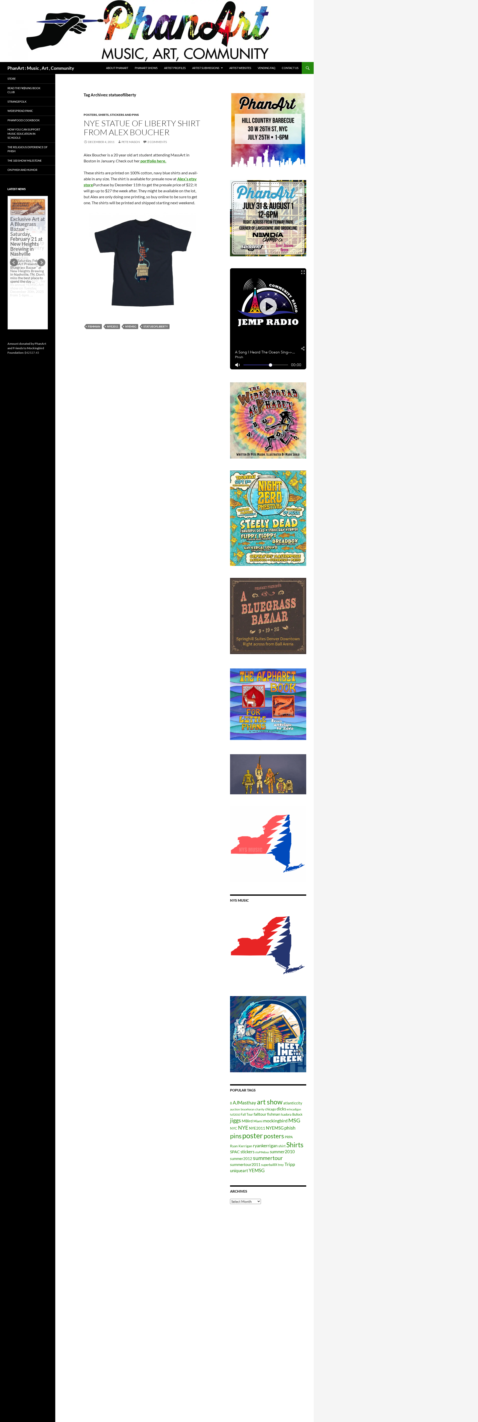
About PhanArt (117, 67)
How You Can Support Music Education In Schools (23, 133)
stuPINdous (262, 1152)
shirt (282, 1146)
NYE (243, 1127)
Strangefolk (16, 101)
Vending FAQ (266, 67)
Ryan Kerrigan (241, 1146)
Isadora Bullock (291, 1114)
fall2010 (235, 1114)
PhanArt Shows (146, 67)
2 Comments (157, 142)
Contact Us (290, 67)
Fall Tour (247, 1114)
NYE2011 (112, 326)
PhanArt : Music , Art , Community (40, 68)
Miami (257, 1121)
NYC (233, 1128)
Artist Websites (240, 67)
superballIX (269, 1165)
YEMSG (257, 1170)
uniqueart (239, 1170)
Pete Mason (130, 142)
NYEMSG (130, 326)
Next (41, 263)
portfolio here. (153, 160)
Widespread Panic (20, 110)
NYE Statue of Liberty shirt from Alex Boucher (142, 127)
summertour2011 (245, 1164)
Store (11, 78)
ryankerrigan (265, 1145)
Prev (14, 263)
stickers (247, 1151)
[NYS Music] (268, 946)
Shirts (294, 1145)
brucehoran (247, 1109)
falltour (260, 1114)
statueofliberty (155, 326)
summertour (268, 1157)
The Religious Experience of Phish (27, 149)
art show (270, 1102)
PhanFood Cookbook (23, 120)
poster (252, 1135)
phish (290, 1128)
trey (281, 1165)
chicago (270, 1109)
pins (235, 1136)
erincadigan (294, 1109)
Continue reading (25, 298)
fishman (94, 326)
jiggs (235, 1120)
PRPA (289, 1137)
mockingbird (275, 1120)
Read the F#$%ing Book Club (23, 90)
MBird (247, 1120)
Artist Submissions (205, 67)
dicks (281, 1108)
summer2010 (282, 1151)
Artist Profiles (175, 67)
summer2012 (241, 1158)
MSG (294, 1120)
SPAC (235, 1151)
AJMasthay (244, 1102)
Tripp (290, 1164)
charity (259, 1109)
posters (274, 1136)
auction (235, 1109)
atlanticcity (292, 1103)
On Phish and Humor (22, 169)
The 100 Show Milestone (24, 160)
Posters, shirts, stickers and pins (111, 115)
